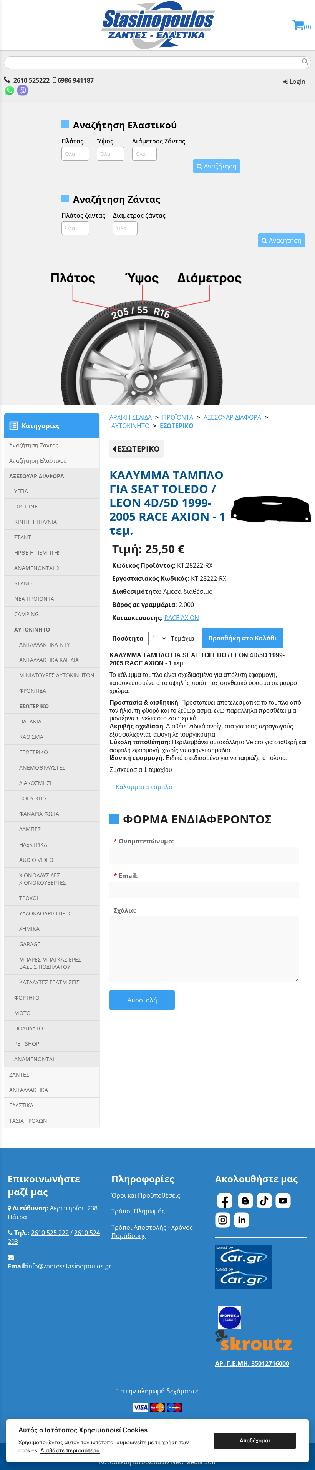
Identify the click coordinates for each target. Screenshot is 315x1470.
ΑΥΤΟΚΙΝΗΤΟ (130, 426)
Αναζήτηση (219, 166)
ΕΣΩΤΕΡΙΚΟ (177, 426)
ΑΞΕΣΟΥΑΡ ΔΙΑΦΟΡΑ (232, 417)
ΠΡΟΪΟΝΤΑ (177, 417)
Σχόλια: (125, 910)
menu (10, 25)
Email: (128, 876)
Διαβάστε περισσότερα (70, 1450)
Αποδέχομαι (255, 1440)
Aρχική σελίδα (130, 417)
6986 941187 (76, 80)
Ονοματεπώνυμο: (146, 841)
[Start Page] (158, 25)
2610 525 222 (50, 1232)
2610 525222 (31, 80)
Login (296, 81)
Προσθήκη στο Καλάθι (242, 638)
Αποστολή (142, 1000)
